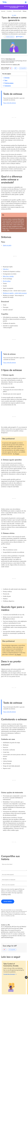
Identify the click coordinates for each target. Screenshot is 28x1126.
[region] (14, 977)
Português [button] (20, 36)
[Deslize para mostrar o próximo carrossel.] (26, 977)
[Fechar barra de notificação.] (25, 6)
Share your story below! (7, 864)
